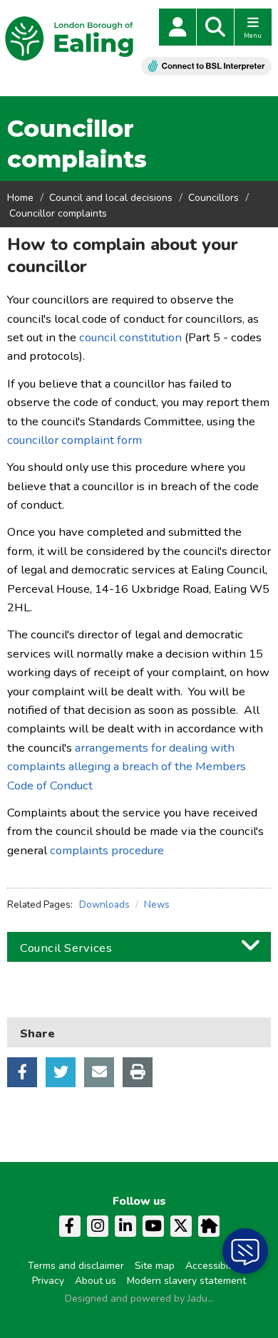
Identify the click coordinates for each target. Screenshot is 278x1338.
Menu (253, 35)
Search (215, 27)
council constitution (130, 337)
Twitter (61, 1072)
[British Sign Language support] (206, 66)
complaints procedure (107, 850)
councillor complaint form (74, 440)
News (157, 904)
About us (95, 1280)
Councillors (213, 197)
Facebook (22, 1072)
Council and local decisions (111, 197)
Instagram (97, 1226)
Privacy (48, 1280)
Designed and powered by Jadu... (139, 1298)
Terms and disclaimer (76, 1265)
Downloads (104, 904)
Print (138, 1072)
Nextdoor (209, 1226)
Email (99, 1072)
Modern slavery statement (186, 1280)
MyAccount (177, 27)
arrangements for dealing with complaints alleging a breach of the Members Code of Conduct (126, 767)
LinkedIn (125, 1226)
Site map (155, 1265)
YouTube (153, 1226)
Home (20, 197)
